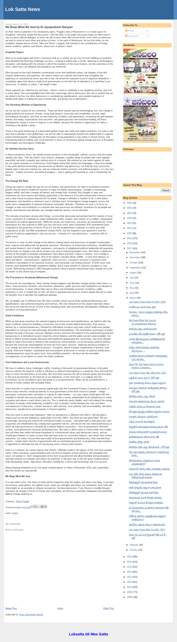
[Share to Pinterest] (45, 506)
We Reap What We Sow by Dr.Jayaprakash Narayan (39, 27)
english (15, 513)
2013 (129, 572)
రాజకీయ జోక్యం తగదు (139, 442)
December (135, 252)
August (133, 272)
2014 (129, 567)
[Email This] (32, 506)
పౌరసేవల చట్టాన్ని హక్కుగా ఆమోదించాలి (147, 524)
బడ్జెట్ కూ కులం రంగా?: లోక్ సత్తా (144, 378)
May (132, 288)
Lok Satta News (22, 9)
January (134, 550)
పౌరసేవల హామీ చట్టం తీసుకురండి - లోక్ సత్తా (149, 447)
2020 (129, 233)
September (135, 267)
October (134, 262)
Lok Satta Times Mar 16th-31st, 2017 (147, 373)
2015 (129, 561)
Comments (133, 36)
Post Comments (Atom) (31, 614)
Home (60, 608)
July (132, 277)
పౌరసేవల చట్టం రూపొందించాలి (143, 329)
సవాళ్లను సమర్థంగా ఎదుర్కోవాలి (143, 416)
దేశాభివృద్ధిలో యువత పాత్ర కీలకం (144, 492)
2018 (129, 243)
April (132, 293)
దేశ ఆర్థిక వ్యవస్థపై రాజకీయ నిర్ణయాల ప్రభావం (149, 411)
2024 (129, 213)
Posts (130, 30)
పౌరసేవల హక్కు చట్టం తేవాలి (142, 396)
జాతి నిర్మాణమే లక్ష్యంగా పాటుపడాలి (145, 487)
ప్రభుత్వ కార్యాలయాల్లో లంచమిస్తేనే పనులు (148, 432)
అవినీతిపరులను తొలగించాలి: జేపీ (144, 437)
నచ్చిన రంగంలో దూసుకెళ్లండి (142, 421)
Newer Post (11, 608)
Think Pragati (22, 501)
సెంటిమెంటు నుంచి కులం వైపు (142, 307)
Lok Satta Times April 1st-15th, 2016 (147, 302)
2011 (129, 582)
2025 (129, 208)
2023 (129, 218)
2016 (129, 556)
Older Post (108, 608)
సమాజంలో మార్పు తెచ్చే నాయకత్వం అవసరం (149, 469)
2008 (129, 597)
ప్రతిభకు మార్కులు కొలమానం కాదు (144, 406)
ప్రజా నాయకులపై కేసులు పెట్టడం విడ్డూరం (147, 383)
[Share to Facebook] (42, 506)
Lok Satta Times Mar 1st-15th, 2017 (147, 529)
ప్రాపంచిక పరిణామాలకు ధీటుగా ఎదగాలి (146, 401)
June (132, 283)
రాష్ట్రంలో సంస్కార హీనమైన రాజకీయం (146, 502)
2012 (129, 577)
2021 (129, 228)
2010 (129, 587)
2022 (129, 223)
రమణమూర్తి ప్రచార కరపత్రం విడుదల (145, 497)
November (135, 257)
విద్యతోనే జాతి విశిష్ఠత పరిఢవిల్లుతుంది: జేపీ (148, 427)
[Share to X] (39, 506)
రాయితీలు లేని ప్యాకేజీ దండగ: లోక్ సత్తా (147, 334)
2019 (129, 238)
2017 (129, 248)
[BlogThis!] (35, 506)
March (133, 298)
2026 (129, 203)
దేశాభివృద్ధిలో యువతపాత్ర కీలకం (143, 482)
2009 (129, 592)
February (134, 545)
